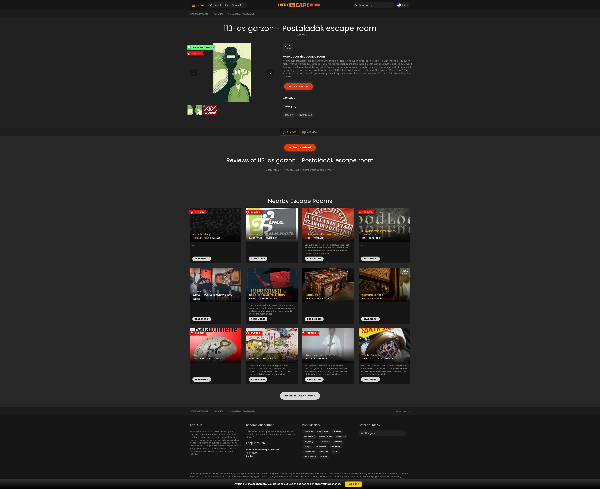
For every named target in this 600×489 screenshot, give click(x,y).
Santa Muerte (371, 355)
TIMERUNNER (271, 238)
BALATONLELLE (199, 358)
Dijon (334, 451)
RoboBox (311, 295)
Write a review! (300, 147)
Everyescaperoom (199, 14)
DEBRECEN (254, 358)
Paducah (324, 451)
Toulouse (325, 441)
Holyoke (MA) (310, 441)
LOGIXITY (322, 358)
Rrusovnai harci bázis (320, 355)
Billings (307, 446)
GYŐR (308, 298)
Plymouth (308, 431)
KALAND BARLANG (212, 238)
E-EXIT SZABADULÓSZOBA (387, 358)
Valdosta (338, 441)
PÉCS (307, 238)
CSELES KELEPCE (216, 358)
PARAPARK (301, 34)
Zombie (254, 355)
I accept (353, 484)
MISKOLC (197, 238)
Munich (323, 456)
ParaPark (218, 14)
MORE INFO (296, 86)
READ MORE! (202, 258)
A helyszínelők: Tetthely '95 (324, 234)
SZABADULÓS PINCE (323, 298)
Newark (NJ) (309, 436)
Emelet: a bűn (202, 291)
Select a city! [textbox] (366, 5)
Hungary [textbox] (370, 433)
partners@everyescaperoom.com (262, 449)
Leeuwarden (320, 446)
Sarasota (336, 431)
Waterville (341, 436)
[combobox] (374, 5)
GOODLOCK (374, 238)
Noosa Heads (325, 436)
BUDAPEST (254, 298)
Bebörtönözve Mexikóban (267, 295)
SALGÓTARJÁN (255, 238)
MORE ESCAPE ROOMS (300, 395)
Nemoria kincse (372, 295)
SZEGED (196, 295)
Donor (197, 355)
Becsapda (256, 234)
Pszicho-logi (201, 234)
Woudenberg (310, 456)
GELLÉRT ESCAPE (269, 298)
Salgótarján (322, 431)
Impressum (251, 452)
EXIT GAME (377, 298)
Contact (250, 456)
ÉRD (363, 238)
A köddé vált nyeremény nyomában (379, 232)
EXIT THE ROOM (269, 358)
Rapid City (335, 446)
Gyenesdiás (309, 451)
